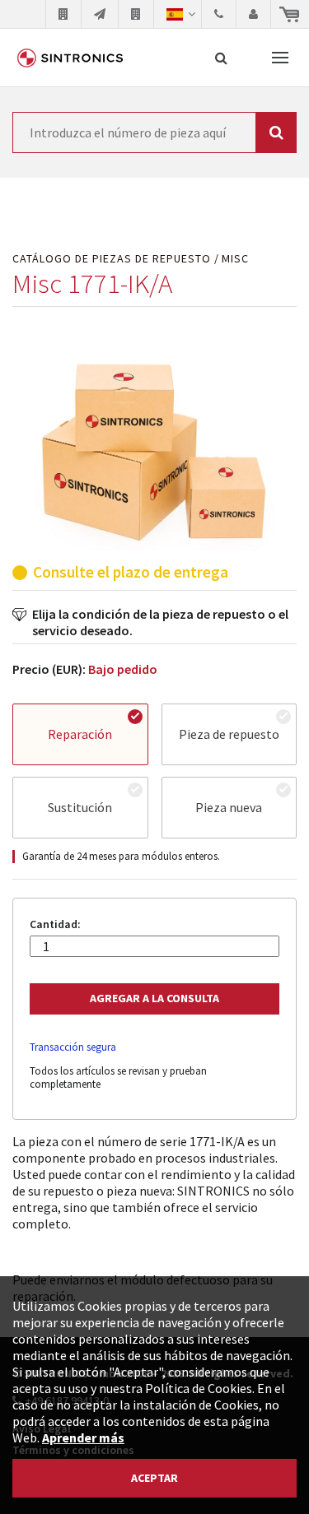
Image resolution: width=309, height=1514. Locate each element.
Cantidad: (55, 924)
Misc (235, 259)
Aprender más (83, 1437)
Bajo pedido (122, 669)
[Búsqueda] (221, 57)
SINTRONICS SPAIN (70, 57)
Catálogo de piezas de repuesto (111, 259)
